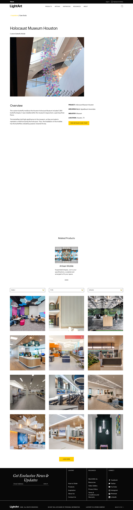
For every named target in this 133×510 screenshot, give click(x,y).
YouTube (114, 487)
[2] (61, 230)
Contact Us (72, 497)
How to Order (73, 483)
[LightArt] (16, 6)
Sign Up (46, 483)
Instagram (114, 490)
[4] (81, 230)
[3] (71, 230)
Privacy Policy (93, 489)
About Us (71, 493)
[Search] (122, 6)
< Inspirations (14, 15)
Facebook (114, 480)
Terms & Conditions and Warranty (93, 495)
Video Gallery (92, 486)
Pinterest (114, 493)
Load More (66, 459)
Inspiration (72, 490)
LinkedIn (114, 497)
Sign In (107, 1)
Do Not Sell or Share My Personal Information (64, 507)
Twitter (113, 483)
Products (71, 487)
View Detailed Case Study (78, 123)
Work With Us (92, 479)
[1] (51, 230)
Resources (92, 482)
